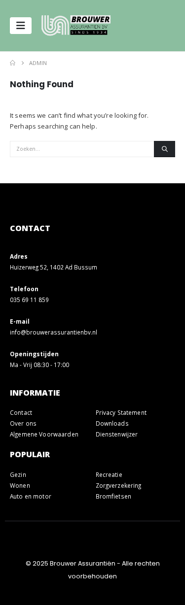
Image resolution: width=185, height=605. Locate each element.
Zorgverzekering (119, 485)
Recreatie (109, 474)
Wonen (20, 485)
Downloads (112, 423)
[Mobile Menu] (21, 25)
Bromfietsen (114, 496)
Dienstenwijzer (117, 434)
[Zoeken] (164, 149)
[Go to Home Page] (12, 63)
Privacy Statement (121, 412)
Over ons (23, 423)
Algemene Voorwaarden (44, 434)
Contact (21, 412)
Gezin (18, 474)
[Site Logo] (76, 25)
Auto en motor (30, 496)
